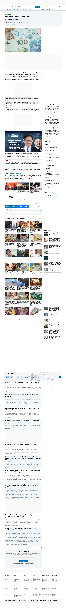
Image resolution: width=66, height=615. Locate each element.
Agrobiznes (33, 377)
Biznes (18, 9)
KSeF (58, 9)
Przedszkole (16, 588)
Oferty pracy (54, 595)
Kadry (14, 9)
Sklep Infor (25, 582)
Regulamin (32, 600)
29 (56, 195)
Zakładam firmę (22, 12)
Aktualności (7, 376)
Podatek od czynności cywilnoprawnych (52, 183)
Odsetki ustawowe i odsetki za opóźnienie (52, 174)
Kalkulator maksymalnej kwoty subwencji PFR (52, 158)
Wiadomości (6, 594)
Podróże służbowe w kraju (49, 181)
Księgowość (9, 9)
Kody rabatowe (54, 590)
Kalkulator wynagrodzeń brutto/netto (51, 147)
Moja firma (11, 12)
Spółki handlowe (48, 166)
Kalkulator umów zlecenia (49, 148)
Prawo (30, 9)
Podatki (28, 377)
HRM (15, 582)
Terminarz (48, 193)
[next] (41, 547)
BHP (15, 581)
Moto (42, 9)
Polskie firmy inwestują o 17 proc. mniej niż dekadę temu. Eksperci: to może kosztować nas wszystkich (52, 134)
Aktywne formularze (51, 164)
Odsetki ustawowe (45, 593)
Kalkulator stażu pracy (36, 593)
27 (52, 195)
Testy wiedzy (16, 596)
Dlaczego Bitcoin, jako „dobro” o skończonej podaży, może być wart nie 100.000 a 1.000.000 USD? (52, 109)
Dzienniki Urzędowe (27, 590)
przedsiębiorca (7, 199)
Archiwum (53, 589)
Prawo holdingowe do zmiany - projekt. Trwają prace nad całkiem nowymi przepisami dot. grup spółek (51, 117)
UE (25, 178)
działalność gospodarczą (35, 168)
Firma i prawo (47, 230)
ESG (24, 378)
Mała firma (15, 127)
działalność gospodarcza (25, 199)
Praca (24, 581)
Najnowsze (52, 106)
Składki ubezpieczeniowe (46, 590)
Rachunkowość (7, 578)
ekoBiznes (6, 378)
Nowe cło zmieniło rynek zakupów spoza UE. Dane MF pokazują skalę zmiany (52, 112)
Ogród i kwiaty (54, 581)
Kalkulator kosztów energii (49, 151)
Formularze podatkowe (55, 593)
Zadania (6, 590)
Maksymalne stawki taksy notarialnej (51, 184)
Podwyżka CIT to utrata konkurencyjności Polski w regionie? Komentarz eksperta (52, 120)
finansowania (35, 102)
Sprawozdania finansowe (46, 581)
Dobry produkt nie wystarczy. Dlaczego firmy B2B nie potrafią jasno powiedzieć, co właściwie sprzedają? (52, 126)
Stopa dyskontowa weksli (49, 186)
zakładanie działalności (15, 199)
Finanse (25, 376)
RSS (41, 600)
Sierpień (54, 193)
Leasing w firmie (30, 376)
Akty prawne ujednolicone (27, 593)
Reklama (49, 600)
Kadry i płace (7, 593)
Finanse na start (28, 12)
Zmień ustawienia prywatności (23, 600)
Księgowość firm (7, 575)
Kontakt (44, 600)
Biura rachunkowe (45, 575)
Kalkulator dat (35, 588)
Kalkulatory (48, 141)
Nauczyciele (16, 590)
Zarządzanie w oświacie (17, 593)
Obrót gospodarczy (8, 579)
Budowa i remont (54, 580)
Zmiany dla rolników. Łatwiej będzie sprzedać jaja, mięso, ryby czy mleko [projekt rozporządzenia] (52, 114)
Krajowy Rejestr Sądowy (49, 171)
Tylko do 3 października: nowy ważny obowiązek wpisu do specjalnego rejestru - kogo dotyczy (52, 131)
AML (43, 582)
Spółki (18, 376)
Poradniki (11, 378)
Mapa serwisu (55, 600)
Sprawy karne (26, 578)
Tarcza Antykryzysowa (18, 378)
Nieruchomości (47, 9)
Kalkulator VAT (47, 156)
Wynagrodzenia (16, 578)
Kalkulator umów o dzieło (49, 150)
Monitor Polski (26, 589)
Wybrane (57, 106)
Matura (15, 594)
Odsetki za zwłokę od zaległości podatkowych (50, 177)
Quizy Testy (47, 187)
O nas (6, 600)
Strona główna (7, 12)
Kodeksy (25, 594)
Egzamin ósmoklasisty (17, 595)
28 (54, 195)
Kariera (37, 600)
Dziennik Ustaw (26, 588)
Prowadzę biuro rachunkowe (46, 578)
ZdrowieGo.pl (54, 588)
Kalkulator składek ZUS (49, 154)
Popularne (47, 106)
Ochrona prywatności (12, 600)
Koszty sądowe (47, 168)
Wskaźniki (48, 173)
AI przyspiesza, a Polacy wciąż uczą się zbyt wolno (52, 137)
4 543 (39, 547)
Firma (18, 12)
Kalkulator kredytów (48, 153)
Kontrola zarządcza (48, 169)
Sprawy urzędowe (26, 580)
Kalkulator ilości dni (48, 160)
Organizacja (6, 588)
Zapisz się (23, 561)
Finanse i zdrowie (35, 582)
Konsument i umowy (27, 579)
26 (50, 195)
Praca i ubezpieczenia (18, 377)
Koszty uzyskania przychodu (50, 180)
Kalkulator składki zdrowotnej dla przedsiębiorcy (50, 144)
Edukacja (53, 9)
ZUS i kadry (6, 580)
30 (58, 195)
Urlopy (15, 580)
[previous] (28, 547)
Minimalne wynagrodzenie (46, 589)
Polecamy (46, 304)
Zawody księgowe (7, 581)
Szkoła (15, 589)
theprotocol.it (54, 594)
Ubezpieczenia (16, 579)
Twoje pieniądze (36, 9)
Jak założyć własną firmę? (15, 173)
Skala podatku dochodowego (46, 594)
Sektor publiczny (24, 9)
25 (48, 195)
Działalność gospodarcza (49, 165)
